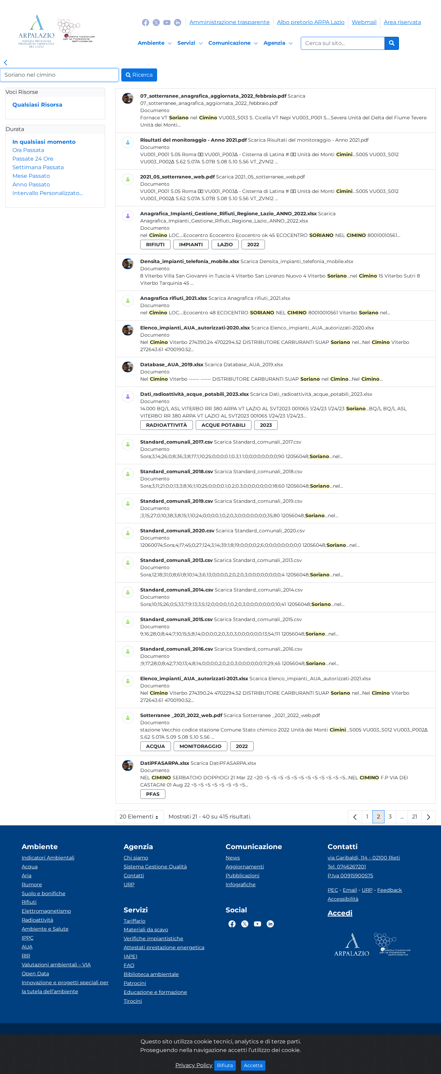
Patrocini (135, 983)
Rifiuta (226, 1065)
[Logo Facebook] (145, 22)
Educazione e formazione (155, 992)
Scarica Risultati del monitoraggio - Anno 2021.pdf (308, 140)
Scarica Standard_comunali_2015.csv (258, 619)
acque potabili (224, 425)
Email (350, 890)
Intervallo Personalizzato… (47, 193)
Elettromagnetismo (46, 911)
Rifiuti (29, 902)
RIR (26, 956)
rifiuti (155, 244)
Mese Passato (31, 176)
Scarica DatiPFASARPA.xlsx (223, 763)
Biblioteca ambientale (151, 974)
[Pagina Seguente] (428, 816)
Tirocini (133, 1001)
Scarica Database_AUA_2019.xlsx (244, 364)
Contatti (134, 875)
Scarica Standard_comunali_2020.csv (260, 531)
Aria (26, 875)
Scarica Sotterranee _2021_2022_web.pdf (272, 715)
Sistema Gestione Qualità (155, 867)
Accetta (255, 1065)
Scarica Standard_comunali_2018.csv (258, 471)
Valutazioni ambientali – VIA (56, 965)
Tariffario (134, 921)
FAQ (129, 965)
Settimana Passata (38, 167)
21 (417, 818)
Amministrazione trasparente (229, 22)
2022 (253, 244)
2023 (266, 425)
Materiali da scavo (146, 929)
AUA (27, 947)
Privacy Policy (194, 1065)
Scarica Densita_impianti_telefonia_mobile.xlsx (296, 261)
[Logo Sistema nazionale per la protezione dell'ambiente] (76, 31)
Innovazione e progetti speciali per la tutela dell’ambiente (65, 987)
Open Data (35, 973)
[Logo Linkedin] (177, 22)
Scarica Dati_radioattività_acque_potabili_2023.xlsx (311, 394)
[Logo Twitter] (156, 22)
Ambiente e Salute (45, 929)
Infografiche (241, 884)
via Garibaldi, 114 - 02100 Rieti (364, 858)
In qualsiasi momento (43, 142)
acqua (155, 746)
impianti (191, 244)
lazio (225, 244)
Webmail (364, 22)
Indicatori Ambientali (48, 858)
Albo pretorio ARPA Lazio (311, 22)
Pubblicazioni (242, 875)
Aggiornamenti (245, 867)
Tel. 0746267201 (347, 867)
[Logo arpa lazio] (36, 31)
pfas (153, 794)
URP (129, 884)
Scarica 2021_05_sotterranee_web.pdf (260, 177)
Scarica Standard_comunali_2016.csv (258, 649)
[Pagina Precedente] (355, 816)
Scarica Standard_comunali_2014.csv (259, 590)
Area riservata (402, 22)
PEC (333, 890)
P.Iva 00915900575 (350, 875)
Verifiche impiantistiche (153, 938)
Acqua (30, 867)
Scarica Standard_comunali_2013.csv (258, 560)
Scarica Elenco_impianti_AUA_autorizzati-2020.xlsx (312, 328)
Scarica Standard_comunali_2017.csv (257, 442)
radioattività (166, 425)
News (233, 858)
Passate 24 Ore (32, 158)
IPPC (27, 938)
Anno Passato (31, 184)
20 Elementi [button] (142, 818)
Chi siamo (136, 858)
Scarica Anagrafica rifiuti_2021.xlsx (249, 298)
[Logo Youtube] (167, 22)
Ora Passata (28, 150)
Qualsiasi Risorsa (37, 104)
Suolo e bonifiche (43, 893)
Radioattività (37, 920)
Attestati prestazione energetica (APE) (164, 951)
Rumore (32, 884)
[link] (5, 62)
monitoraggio (201, 746)
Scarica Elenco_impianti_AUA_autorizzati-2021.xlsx (310, 678)
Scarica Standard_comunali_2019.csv (258, 501)
